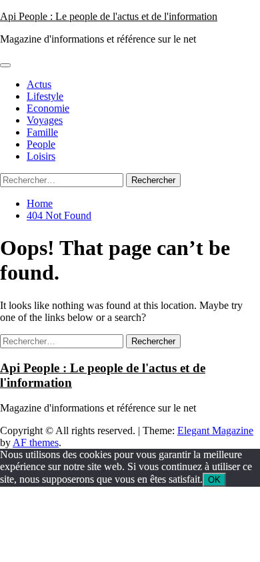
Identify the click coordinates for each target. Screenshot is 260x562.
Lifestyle (45, 96)
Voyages (45, 120)
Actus (39, 84)
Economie (48, 108)
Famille (42, 132)
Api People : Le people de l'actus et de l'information (108, 16)
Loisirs (41, 156)
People (41, 144)
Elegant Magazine (215, 430)
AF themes (36, 442)
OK (214, 480)
